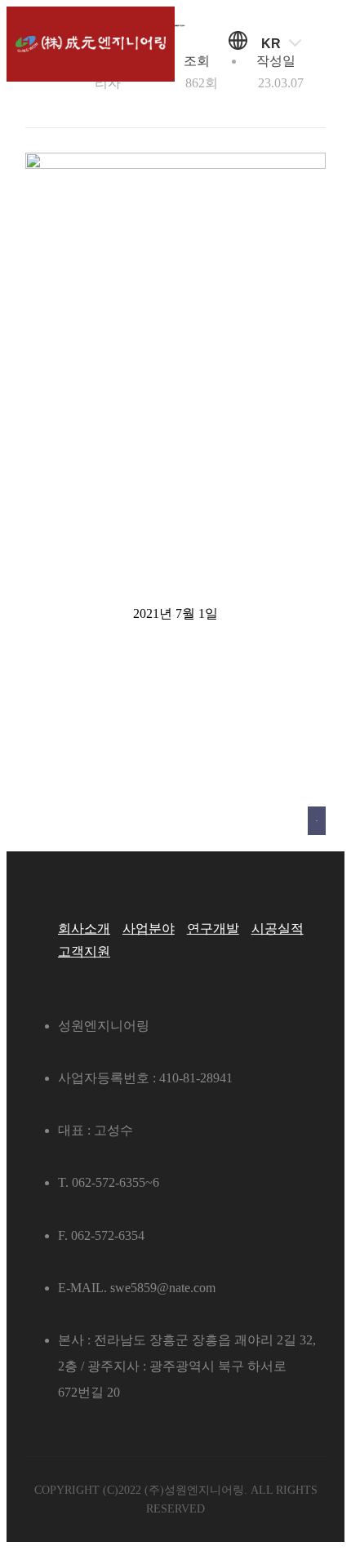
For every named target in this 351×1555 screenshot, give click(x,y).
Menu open (327, 44)
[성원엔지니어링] (90, 44)
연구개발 (213, 928)
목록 (317, 820)
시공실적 (277, 928)
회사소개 (84, 928)
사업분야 (148, 928)
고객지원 (84, 951)
